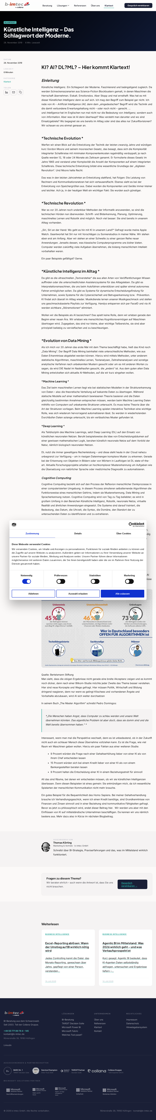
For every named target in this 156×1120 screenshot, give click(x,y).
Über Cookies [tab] (123, 533)
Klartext (109, 5)
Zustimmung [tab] (32, 533)
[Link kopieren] (20, 92)
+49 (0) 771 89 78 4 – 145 (16, 1031)
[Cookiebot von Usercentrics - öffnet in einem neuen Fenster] (131, 524)
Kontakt (98, 1031)
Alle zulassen (122, 593)
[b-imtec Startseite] (17, 5)
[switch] (61, 581)
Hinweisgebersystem (136, 1027)
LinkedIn (8, 1045)
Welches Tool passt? (72, 1034)
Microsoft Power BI (71, 1027)
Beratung (47, 5)
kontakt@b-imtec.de (14, 1034)
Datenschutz (132, 1023)
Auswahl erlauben (78, 593)
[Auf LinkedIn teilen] (6, 92)
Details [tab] (78, 533)
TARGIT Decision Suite (73, 1023)
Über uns (95, 5)
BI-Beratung (68, 1019)
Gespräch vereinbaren (138, 5)
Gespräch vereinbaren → (129, 884)
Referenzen (80, 5)
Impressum (131, 1019)
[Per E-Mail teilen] (13, 92)
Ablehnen (33, 593)
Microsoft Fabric (70, 1031)
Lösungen (62, 5)
